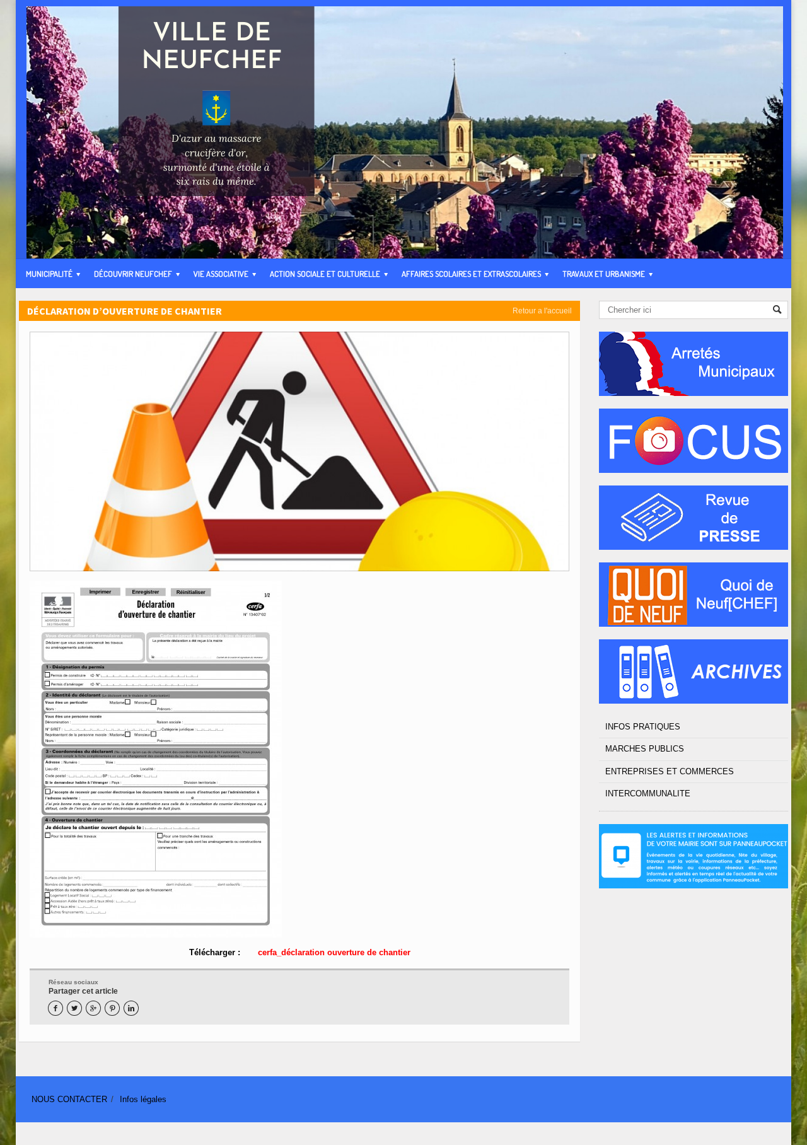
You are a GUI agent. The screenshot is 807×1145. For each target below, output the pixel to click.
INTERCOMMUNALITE (647, 793)
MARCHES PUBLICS (644, 748)
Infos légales (143, 1099)
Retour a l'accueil (542, 310)
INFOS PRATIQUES (642, 726)
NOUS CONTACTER (69, 1099)
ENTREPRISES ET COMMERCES (669, 771)
